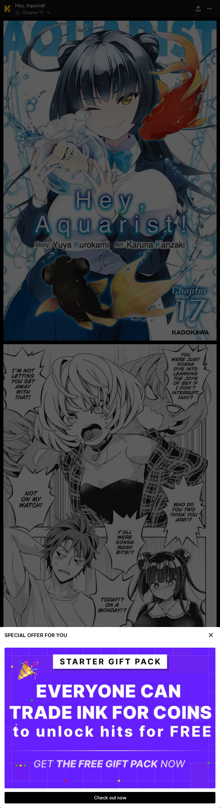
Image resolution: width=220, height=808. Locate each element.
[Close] (210, 635)
